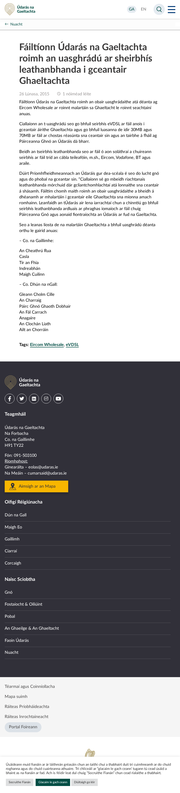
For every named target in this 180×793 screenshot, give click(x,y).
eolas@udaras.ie (43, 467)
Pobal (10, 616)
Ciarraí (11, 551)
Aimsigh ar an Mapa (37, 486)
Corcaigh (13, 563)
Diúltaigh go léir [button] (84, 782)
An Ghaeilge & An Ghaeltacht (32, 628)
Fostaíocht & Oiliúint (23, 604)
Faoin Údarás (17, 641)
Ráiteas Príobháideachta (27, 707)
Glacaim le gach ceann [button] (52, 782)
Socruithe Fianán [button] (19, 782)
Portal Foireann (23, 727)
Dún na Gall (15, 515)
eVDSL (72, 345)
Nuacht (16, 24)
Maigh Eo (13, 527)
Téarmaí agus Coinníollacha (30, 687)
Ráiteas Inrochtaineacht (26, 717)
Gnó (8, 592)
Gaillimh (12, 539)
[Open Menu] (171, 9)
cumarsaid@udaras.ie (47, 473)
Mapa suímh (16, 697)
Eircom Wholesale (47, 345)
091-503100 (25, 456)
